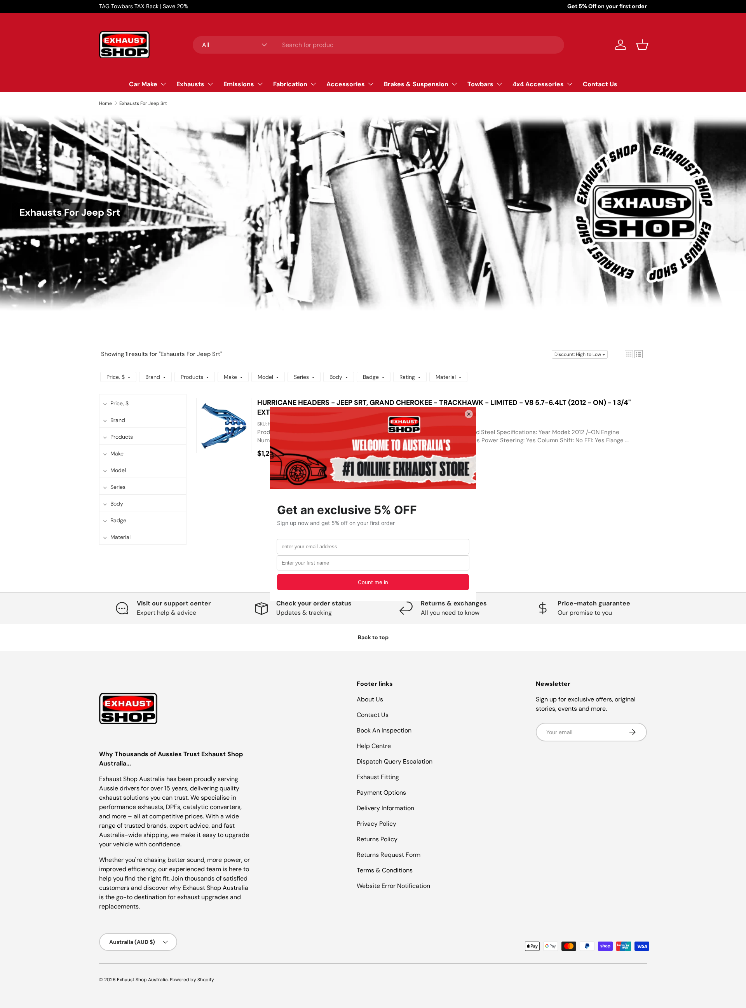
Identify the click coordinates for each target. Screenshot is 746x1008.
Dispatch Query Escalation (394, 761)
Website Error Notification (393, 886)
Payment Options (381, 792)
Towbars (480, 84)
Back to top (373, 637)
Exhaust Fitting (378, 777)
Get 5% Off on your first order (607, 6)
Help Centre (374, 746)
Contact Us (600, 84)
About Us (370, 699)
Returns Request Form (388, 855)
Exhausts (190, 84)
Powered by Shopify (192, 980)
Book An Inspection (384, 730)
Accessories (345, 84)
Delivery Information (385, 808)
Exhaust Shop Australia (142, 980)
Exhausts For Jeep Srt (143, 103)
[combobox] (378, 45)
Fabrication (290, 84)
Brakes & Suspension (416, 84)
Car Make (143, 84)
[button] (642, 44)
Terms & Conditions (385, 870)
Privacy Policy (376, 824)
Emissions (238, 84)
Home (105, 103)
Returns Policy (377, 839)
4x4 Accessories (538, 84)
